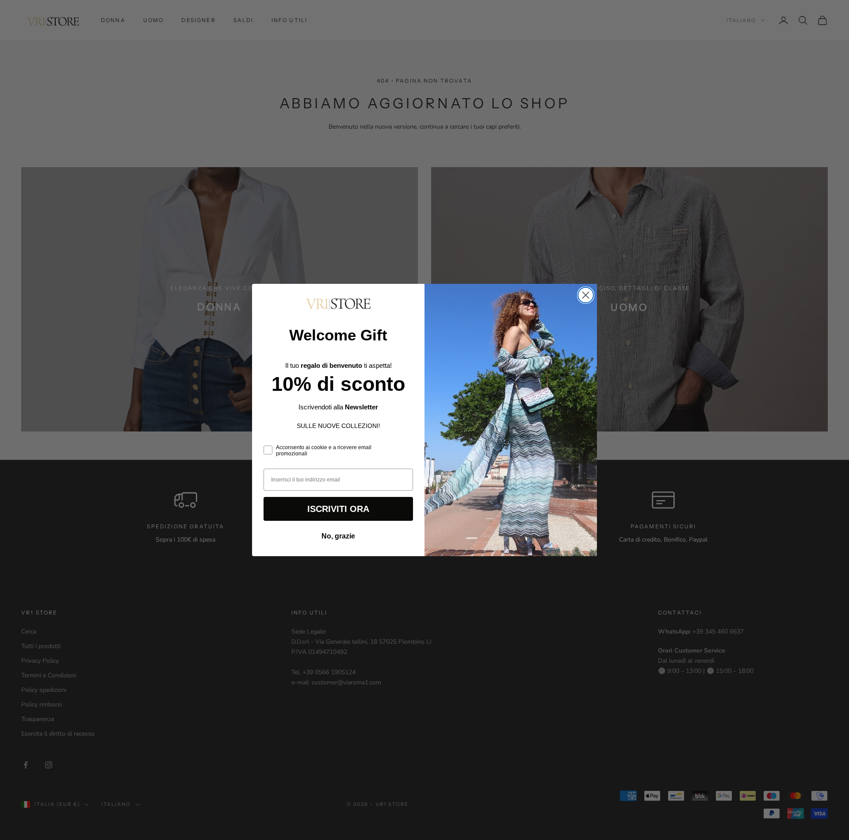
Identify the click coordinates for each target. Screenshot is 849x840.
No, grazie (338, 536)
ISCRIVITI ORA (338, 509)
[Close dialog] (585, 295)
